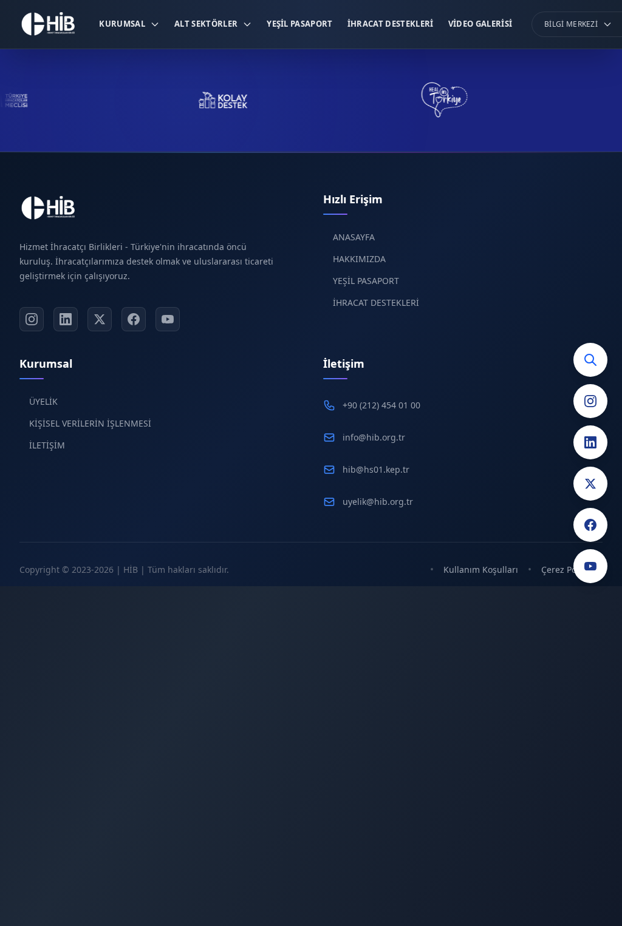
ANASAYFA (354, 237)
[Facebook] (590, 525)
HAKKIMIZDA (359, 259)
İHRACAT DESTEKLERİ (376, 302)
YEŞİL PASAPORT (366, 280)
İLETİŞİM (47, 445)
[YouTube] (590, 566)
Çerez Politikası (572, 569)
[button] (129, 24)
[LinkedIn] (590, 442)
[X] (99, 319)
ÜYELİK (43, 401)
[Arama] (590, 360)
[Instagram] (590, 401)
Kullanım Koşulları (480, 569)
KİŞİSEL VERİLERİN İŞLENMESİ (90, 423)
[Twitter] (590, 484)
